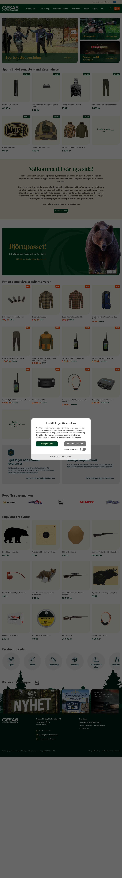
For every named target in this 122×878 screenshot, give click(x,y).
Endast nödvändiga (75, 444)
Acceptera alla (47, 444)
